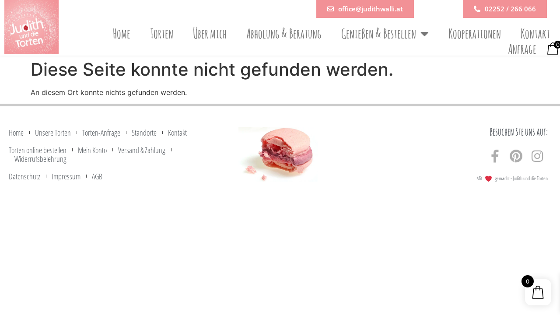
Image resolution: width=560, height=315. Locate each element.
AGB (97, 176)
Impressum (66, 176)
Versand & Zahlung (141, 150)
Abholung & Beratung (284, 33)
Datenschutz (24, 176)
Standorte (144, 132)
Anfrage (522, 49)
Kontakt (535, 33)
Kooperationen (474, 33)
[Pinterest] (516, 156)
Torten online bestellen (37, 150)
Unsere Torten (53, 132)
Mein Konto (92, 150)
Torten (161, 33)
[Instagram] (537, 156)
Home (121, 33)
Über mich (210, 33)
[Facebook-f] (495, 156)
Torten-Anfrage (101, 132)
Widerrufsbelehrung (40, 158)
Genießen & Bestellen (378, 33)
